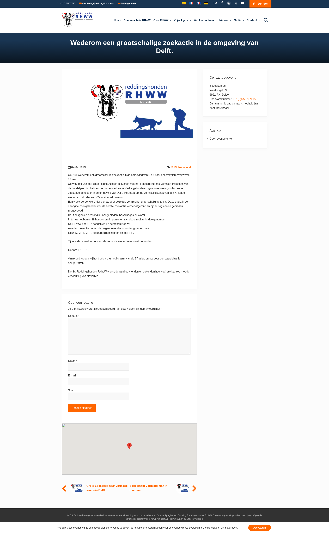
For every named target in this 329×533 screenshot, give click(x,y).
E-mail (73, 375)
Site (70, 390)
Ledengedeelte (128, 3)
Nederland (184, 167)
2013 (173, 167)
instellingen (231, 527)
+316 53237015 (67, 3)
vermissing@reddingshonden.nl (98, 3)
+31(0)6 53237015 (244, 99)
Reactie (74, 315)
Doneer (263, 3)
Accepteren (259, 527)
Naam (72, 360)
